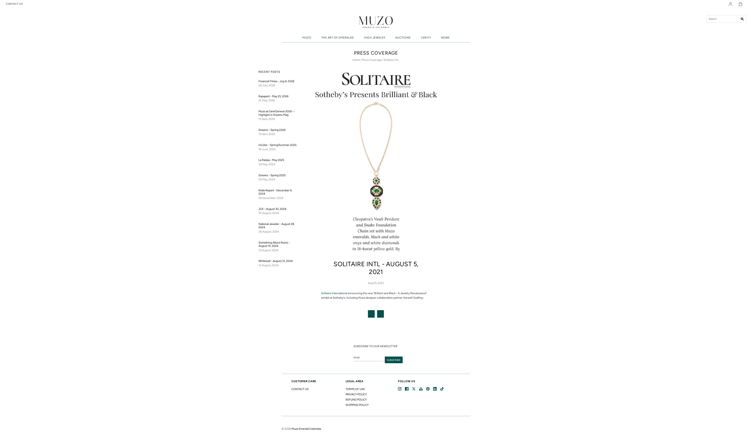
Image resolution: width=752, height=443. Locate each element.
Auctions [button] (403, 37)
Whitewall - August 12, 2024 (275, 261)
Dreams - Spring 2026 (272, 130)
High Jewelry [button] (374, 37)
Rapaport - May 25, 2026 (273, 96)
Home (356, 60)
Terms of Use (355, 389)
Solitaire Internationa (334, 293)
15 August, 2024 (268, 250)
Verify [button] (426, 37)
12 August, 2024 (268, 265)
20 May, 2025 (266, 164)
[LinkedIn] (435, 389)
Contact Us (300, 389)
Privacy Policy (356, 394)
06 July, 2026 (266, 85)
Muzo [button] (306, 37)
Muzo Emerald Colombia (306, 428)
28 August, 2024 (268, 231)
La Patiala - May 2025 (271, 160)
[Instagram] (400, 389)
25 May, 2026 (266, 100)
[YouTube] (421, 389)
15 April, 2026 (266, 119)
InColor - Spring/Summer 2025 (277, 145)
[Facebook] (407, 389)
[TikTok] (442, 389)
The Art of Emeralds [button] (337, 37)
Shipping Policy (357, 405)
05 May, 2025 (266, 179)
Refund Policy (356, 399)
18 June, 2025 (267, 149)
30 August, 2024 (268, 213)
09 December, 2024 (270, 198)
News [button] (445, 37)
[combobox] (726, 18)
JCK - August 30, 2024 (272, 209)
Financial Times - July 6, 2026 (276, 81)
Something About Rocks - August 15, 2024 (274, 244)
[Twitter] (414, 389)
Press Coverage (371, 60)
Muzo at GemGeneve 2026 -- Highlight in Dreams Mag (276, 113)
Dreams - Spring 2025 (272, 175)
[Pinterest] (428, 389)
